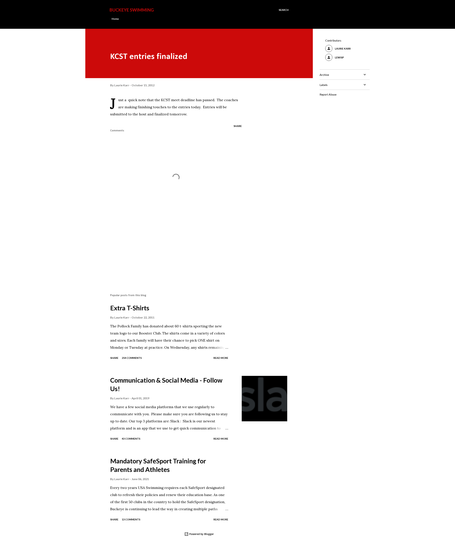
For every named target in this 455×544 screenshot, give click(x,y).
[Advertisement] (170, 249)
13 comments (131, 519)
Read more (220, 357)
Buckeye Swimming (131, 9)
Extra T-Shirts (129, 308)
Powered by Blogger (201, 534)
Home (115, 18)
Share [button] (238, 125)
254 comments (132, 357)
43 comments (131, 438)
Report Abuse (328, 94)
